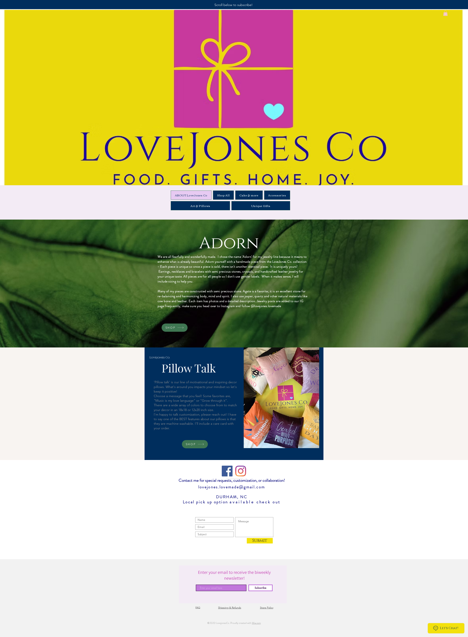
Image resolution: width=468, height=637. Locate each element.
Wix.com (256, 623)
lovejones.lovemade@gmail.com (231, 487)
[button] (445, 13)
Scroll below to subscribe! (233, 5)
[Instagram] (240, 471)
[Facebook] (227, 471)
